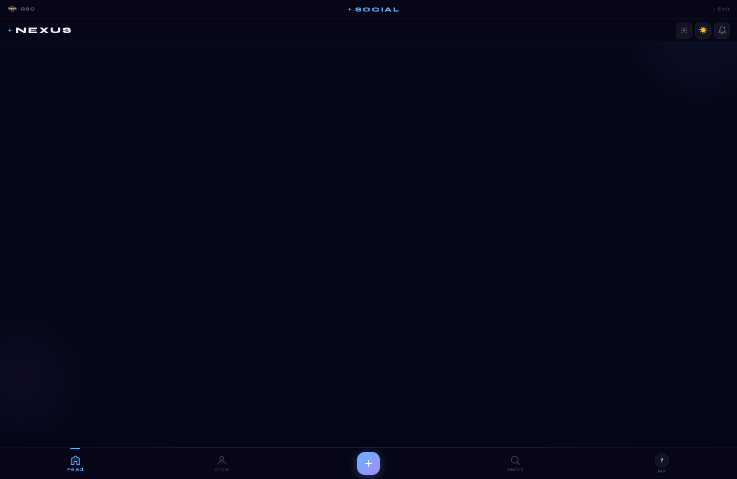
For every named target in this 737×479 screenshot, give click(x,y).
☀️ (703, 30)
